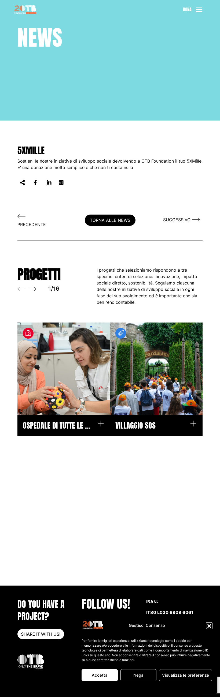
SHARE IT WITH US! (41, 634)
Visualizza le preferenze (185, 675)
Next (32, 289)
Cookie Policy (118, 687)
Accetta (100, 675)
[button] (209, 625)
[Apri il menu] (199, 9)
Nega (138, 675)
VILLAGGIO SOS (135, 425)
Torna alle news (110, 220)
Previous (21, 289)
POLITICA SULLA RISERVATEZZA (157, 687)
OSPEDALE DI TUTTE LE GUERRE (57, 425)
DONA (187, 9)
